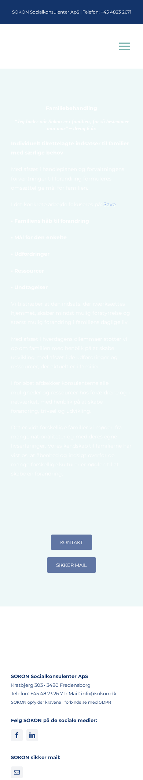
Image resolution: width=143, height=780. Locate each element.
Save (108, 204)
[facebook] (17, 735)
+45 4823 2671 (116, 12)
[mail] (17, 772)
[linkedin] (32, 735)
